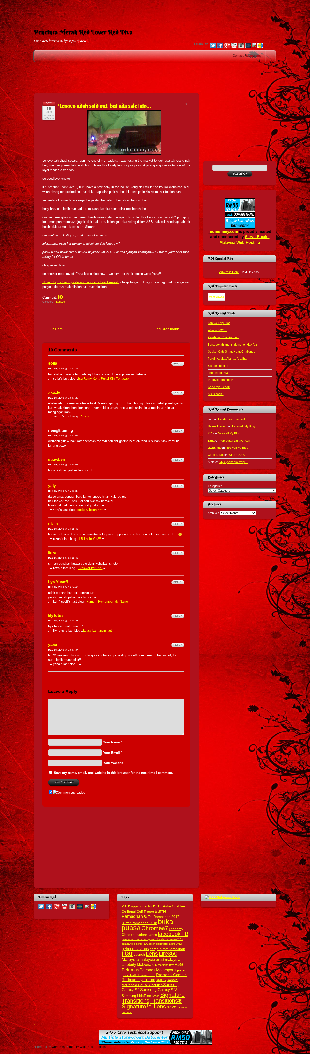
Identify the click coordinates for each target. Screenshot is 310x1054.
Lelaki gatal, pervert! (231, 419)
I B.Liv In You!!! (90, 539)
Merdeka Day (166, 964)
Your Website (113, 763)
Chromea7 (154, 928)
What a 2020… (217, 330)
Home (271, 56)
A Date (85, 416)
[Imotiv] (254, 45)
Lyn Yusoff (58, 582)
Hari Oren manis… (168, 329)
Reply (177, 363)
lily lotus (55, 616)
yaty (52, 486)
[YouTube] (234, 46)
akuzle (54, 392)
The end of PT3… (219, 372)
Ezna (211, 440)
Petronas (130, 969)
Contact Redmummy (247, 56)
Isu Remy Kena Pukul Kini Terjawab (103, 378)
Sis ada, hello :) (218, 365)
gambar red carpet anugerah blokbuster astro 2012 (152, 943)
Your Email (111, 753)
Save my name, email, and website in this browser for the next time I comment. (113, 773)
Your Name (111, 742)
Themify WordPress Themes (87, 1046)
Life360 (168, 953)
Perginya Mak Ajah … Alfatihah (228, 358)
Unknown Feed (228, 897)
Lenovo (60, 301)
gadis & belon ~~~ (90, 509)
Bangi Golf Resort (140, 911)
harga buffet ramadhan (167, 949)
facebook (169, 934)
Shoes (155, 995)
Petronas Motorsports (158, 970)
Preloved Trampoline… (223, 379)
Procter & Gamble (171, 975)
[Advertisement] (155, 11)
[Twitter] (213, 46)
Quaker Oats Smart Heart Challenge (231, 351)
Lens (152, 953)
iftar (127, 953)
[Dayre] (260, 46)
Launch (139, 954)
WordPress (59, 1046)
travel (172, 1006)
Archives (213, 513)
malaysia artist (152, 959)
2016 (126, 906)
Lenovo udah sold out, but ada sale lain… (104, 105)
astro (156, 905)
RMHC (161, 980)
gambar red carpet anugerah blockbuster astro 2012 (152, 939)
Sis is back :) (216, 394)
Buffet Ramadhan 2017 (161, 917)
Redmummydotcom (138, 979)
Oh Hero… (58, 329)
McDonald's (147, 964)
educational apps (144, 934)
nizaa (53, 524)
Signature (172, 994)
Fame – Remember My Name (107, 601)
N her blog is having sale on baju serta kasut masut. (80, 282)
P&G (179, 964)
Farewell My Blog (219, 323)
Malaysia (130, 959)
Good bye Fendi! (219, 387)
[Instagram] (241, 46)
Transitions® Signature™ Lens (152, 1003)
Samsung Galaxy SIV (158, 989)
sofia (52, 363)
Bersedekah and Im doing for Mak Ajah (233, 344)
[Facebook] (220, 46)
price (181, 970)
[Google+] (227, 46)
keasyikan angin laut (97, 630)
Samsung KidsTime (136, 996)
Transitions (135, 1000)
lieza (52, 553)
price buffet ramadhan (138, 975)
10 (60, 296)
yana (52, 645)
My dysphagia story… (233, 462)
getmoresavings (135, 948)
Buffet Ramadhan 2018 (139, 923)
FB (184, 934)
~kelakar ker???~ (90, 568)
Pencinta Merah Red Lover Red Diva (83, 32)
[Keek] (248, 46)
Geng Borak (216, 454)
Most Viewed (216, 296)
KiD (210, 433)
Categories (215, 486)
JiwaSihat (214, 447)
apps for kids (141, 906)
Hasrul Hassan (217, 426)
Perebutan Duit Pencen (223, 337)
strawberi (56, 459)
